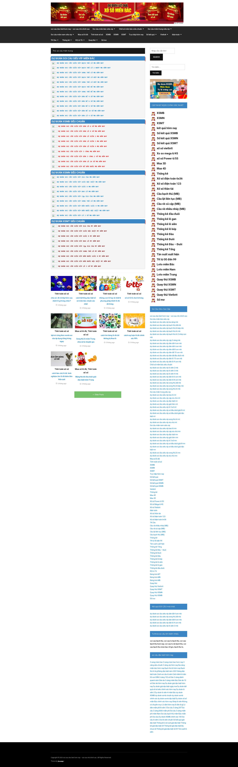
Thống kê (66, 40)
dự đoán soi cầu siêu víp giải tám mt (164, 404)
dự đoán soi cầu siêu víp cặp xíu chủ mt (165, 398)
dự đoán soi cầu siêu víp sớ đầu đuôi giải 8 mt (167, 410)
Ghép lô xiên (177, 702)
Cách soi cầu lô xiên (164, 674)
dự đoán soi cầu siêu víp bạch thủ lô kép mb (167, 328)
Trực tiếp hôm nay (136, 35)
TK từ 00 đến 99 (166, 259)
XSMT (123, 35)
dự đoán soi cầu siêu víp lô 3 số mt (163, 407)
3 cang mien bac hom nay (173, 662)
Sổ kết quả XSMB (167, 133)
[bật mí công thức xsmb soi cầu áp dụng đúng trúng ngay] (62, 321)
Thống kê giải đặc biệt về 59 (167, 729)
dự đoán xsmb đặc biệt (166, 699)
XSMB (108, 35)
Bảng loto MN (155, 577)
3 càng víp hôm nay (170, 665)
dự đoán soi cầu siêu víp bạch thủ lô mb (165, 331)
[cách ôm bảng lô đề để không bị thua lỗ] (110, 321)
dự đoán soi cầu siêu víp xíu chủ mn (163, 456)
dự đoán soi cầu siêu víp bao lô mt (163, 395)
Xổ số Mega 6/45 (156, 504)
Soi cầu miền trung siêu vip (159, 29)
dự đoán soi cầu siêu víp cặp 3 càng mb (165, 340)
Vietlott (163, 35)
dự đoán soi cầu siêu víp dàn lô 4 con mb (165, 362)
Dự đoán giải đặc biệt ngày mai (165, 686)
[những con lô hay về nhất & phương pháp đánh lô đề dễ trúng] (110, 283)
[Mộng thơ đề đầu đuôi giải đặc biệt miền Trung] (86, 359)
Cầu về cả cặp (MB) (168, 203)
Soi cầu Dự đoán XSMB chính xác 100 (167, 717)
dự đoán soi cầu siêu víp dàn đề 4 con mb (166, 343)
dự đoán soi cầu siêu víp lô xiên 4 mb (164, 374)
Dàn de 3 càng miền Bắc (168, 680)
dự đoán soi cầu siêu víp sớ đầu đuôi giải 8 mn (167, 444)
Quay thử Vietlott (167, 294)
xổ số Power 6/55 (167, 158)
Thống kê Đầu (165, 234)
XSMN (116, 35)
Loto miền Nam (166, 269)
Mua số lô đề (83, 35)
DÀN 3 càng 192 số (163, 677)
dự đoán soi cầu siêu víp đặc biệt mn (164, 435)
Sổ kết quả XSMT (167, 143)
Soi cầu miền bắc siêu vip (103, 29)
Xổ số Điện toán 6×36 (158, 520)
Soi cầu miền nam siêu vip (61, 35)
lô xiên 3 (163, 708)
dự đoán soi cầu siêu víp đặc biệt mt (164, 401)
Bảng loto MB (155, 580)
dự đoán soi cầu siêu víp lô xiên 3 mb (164, 371)
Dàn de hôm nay (158, 683)
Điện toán (176, 35)
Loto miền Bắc (165, 264)
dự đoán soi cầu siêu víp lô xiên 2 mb (164, 368)
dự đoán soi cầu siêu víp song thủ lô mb (165, 389)
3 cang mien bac (156, 662)
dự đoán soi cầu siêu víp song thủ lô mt (165, 419)
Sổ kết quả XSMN (167, 138)
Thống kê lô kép (166, 229)
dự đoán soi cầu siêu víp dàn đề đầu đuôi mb (167, 356)
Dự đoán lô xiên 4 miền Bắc (165, 692)
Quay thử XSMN (166, 284)
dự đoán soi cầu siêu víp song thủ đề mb (165, 383)
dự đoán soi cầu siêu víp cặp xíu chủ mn (165, 431)
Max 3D (161, 163)
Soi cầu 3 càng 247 (174, 708)
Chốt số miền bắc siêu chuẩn (130, 29)
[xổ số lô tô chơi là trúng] (134, 283)
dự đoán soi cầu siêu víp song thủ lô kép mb (167, 386)
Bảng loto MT (155, 574)
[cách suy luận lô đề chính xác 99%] (134, 321)
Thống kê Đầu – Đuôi (169, 244)
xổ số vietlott (165, 148)
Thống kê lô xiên (167, 224)
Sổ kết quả (150, 35)
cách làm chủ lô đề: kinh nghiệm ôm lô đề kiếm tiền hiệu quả (61, 376)
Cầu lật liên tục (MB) (169, 198)
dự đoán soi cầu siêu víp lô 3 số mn (163, 441)
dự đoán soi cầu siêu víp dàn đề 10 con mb (166, 352)
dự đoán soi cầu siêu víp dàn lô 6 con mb (165, 377)
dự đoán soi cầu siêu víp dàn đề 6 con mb (166, 346)
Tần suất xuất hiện (168, 254)
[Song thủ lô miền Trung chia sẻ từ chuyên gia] (86, 321)
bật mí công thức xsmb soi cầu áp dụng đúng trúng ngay (61, 338)
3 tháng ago (62, 305)
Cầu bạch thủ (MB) (168, 193)
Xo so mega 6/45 (167, 153)
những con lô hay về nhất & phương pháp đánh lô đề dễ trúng (110, 301)
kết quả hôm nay (167, 128)
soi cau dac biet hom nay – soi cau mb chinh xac (70, 29)
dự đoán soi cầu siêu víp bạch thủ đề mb (165, 325)
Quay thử (92, 40)
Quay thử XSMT (166, 289)
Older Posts (99, 395)
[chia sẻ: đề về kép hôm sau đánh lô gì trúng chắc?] (62, 283)
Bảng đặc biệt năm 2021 (167, 671)
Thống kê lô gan (166, 219)
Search (156, 57)
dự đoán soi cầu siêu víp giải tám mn (164, 437)
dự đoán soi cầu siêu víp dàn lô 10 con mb (166, 359)
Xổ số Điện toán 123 (157, 516)
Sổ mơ (103, 40)
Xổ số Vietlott (155, 507)
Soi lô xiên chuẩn (166, 720)
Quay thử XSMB (166, 279)
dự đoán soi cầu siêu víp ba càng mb (164, 322)
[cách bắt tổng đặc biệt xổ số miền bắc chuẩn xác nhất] (86, 283)
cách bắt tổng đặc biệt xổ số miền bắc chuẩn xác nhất (86, 301)
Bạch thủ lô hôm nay (172, 668)
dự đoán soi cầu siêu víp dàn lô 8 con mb (165, 380)
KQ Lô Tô (79, 40)
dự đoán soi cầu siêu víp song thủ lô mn (165, 453)
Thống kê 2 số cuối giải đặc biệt (168, 723)
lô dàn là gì (179, 705)
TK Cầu (53, 40)
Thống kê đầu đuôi (168, 213)
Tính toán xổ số (97, 35)
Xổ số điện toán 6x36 (170, 178)
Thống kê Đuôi (165, 239)
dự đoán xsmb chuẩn (163, 695)
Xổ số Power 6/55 (157, 501)
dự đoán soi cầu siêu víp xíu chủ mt (163, 422)
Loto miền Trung (167, 274)
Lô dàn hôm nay (168, 705)
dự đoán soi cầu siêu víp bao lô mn (163, 428)
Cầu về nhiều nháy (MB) (171, 209)
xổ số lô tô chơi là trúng (134, 298)
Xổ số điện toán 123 (169, 183)
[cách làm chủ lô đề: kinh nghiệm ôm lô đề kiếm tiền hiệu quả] (62, 359)
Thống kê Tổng (166, 249)
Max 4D (161, 168)
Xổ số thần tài (165, 188)
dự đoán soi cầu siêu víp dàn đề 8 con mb (166, 349)
